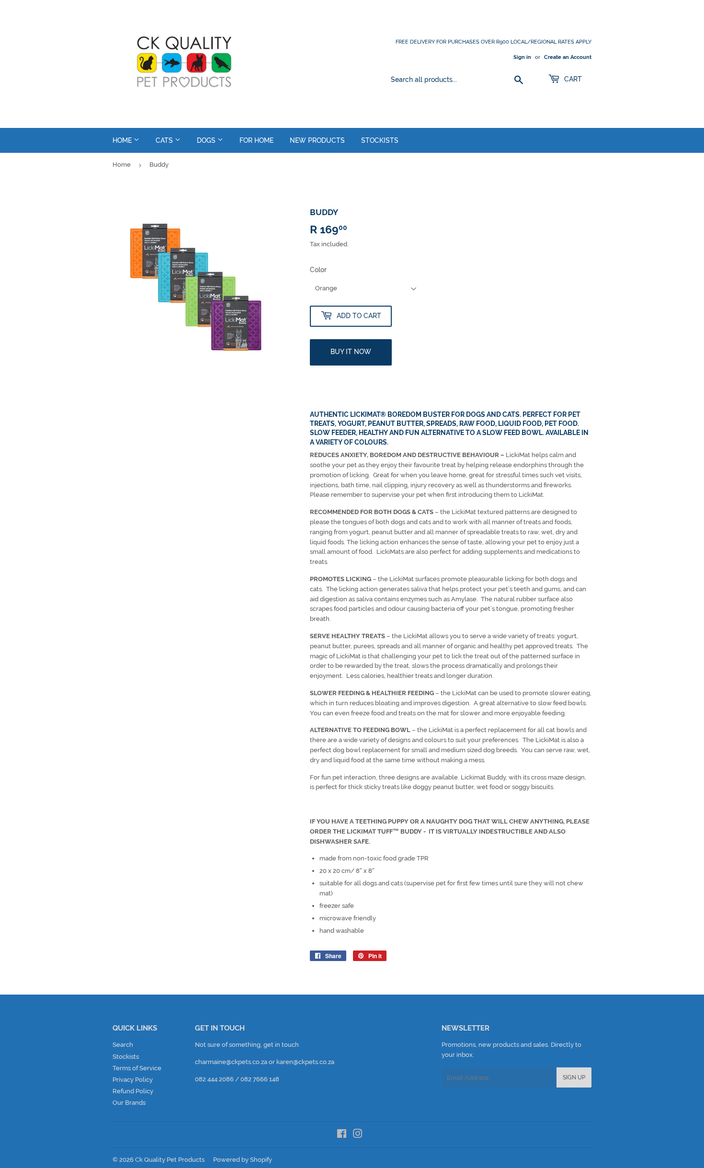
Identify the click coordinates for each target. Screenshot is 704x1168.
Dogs (207, 140)
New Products (317, 140)
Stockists (379, 140)
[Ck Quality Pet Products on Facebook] (342, 1135)
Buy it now (350, 351)
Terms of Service (137, 1068)
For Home (256, 140)
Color (318, 270)
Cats (165, 140)
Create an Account (567, 57)
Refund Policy (133, 1091)
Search (123, 1044)
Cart (572, 79)
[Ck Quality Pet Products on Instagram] (358, 1135)
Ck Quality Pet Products (169, 1159)
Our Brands (129, 1102)
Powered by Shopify (242, 1159)
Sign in (522, 57)
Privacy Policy (133, 1079)
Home (123, 140)
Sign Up (574, 1077)
